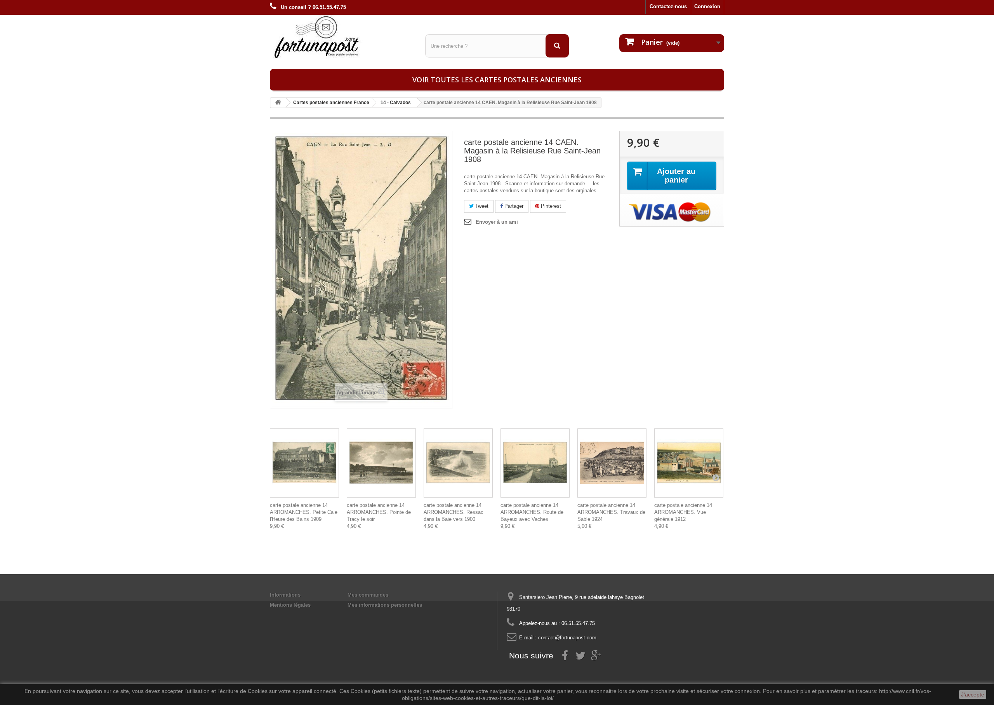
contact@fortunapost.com (567, 638)
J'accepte (972, 694)
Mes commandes (368, 595)
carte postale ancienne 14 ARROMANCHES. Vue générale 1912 (683, 512)
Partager (513, 206)
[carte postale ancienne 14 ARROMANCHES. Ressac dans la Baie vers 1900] (458, 463)
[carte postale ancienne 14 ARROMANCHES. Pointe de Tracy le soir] (381, 463)
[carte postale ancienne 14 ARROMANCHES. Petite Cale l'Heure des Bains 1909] (304, 463)
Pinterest (550, 206)
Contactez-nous (668, 6)
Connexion (707, 6)
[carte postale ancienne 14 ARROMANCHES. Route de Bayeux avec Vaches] (535, 463)
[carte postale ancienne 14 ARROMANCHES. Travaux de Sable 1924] (611, 463)
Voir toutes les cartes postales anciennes (497, 79)
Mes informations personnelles (385, 605)
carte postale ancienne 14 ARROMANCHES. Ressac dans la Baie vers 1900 (453, 512)
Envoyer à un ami (497, 222)
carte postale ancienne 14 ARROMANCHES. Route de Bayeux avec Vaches (531, 512)
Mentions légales (290, 605)
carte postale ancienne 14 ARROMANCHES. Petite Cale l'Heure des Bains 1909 (303, 512)
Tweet (481, 206)
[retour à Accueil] (278, 103)
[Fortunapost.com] (342, 37)
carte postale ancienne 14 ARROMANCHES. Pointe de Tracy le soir (379, 512)
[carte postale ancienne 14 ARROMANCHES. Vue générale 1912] (688, 463)
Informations (285, 595)
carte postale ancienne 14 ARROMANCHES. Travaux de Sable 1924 (611, 512)
